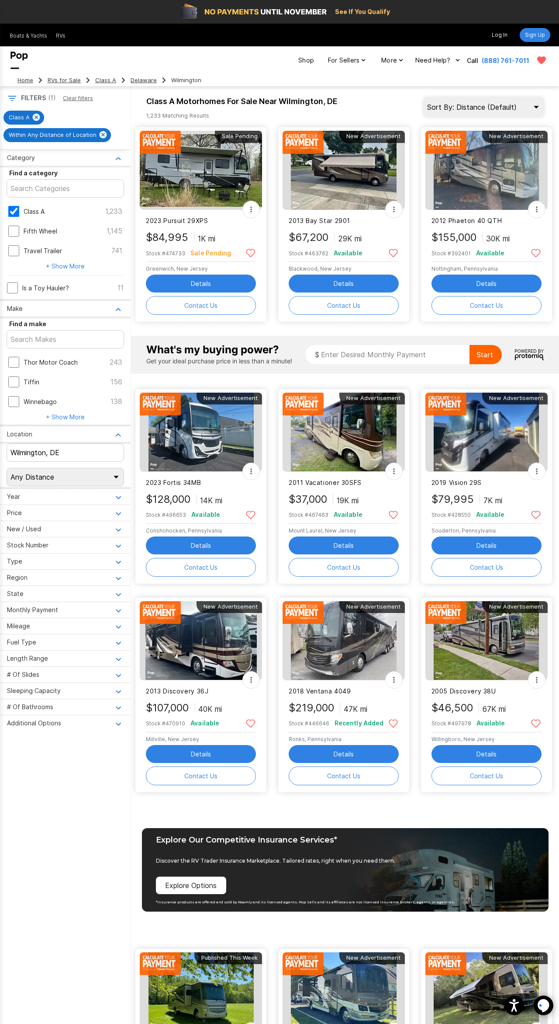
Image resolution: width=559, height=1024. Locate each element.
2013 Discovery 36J (177, 691)
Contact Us (200, 305)
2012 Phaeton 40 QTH (466, 220)
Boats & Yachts (28, 35)
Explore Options (191, 885)
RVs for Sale (64, 80)
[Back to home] (19, 60)
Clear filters (78, 98)
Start (484, 354)
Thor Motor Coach (51, 362)
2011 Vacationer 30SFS (325, 482)
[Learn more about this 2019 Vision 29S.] (486, 432)
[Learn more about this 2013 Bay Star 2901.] (344, 170)
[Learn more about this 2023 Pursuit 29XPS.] (201, 170)
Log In (499, 34)
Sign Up (535, 34)
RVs (61, 35)
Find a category (33, 173)
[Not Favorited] (250, 252)
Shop (306, 60)
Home (25, 80)
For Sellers (343, 60)
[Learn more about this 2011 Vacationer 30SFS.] (344, 432)
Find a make (27, 323)
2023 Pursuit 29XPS (177, 220)
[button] (514, 1005)
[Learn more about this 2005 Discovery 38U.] (486, 640)
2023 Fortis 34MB (173, 482)
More (389, 60)
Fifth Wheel (40, 231)
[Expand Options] (251, 209)
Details (201, 283)
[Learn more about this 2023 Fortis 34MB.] (201, 432)
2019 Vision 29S (456, 482)
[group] (23, 118)
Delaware (144, 80)
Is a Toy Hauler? (45, 288)
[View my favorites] (541, 60)
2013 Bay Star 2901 (319, 220)
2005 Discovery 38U (463, 691)
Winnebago (40, 401)
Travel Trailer (43, 250)
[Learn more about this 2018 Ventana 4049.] (344, 640)
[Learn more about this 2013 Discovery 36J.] (201, 640)
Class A (105, 80)
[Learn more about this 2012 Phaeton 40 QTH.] (486, 170)
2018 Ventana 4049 (320, 691)
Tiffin (31, 382)
